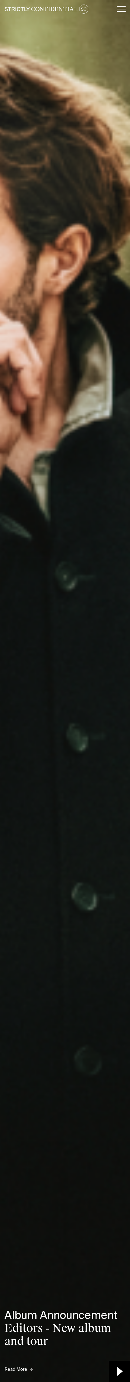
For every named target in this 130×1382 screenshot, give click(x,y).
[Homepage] (46, 9)
